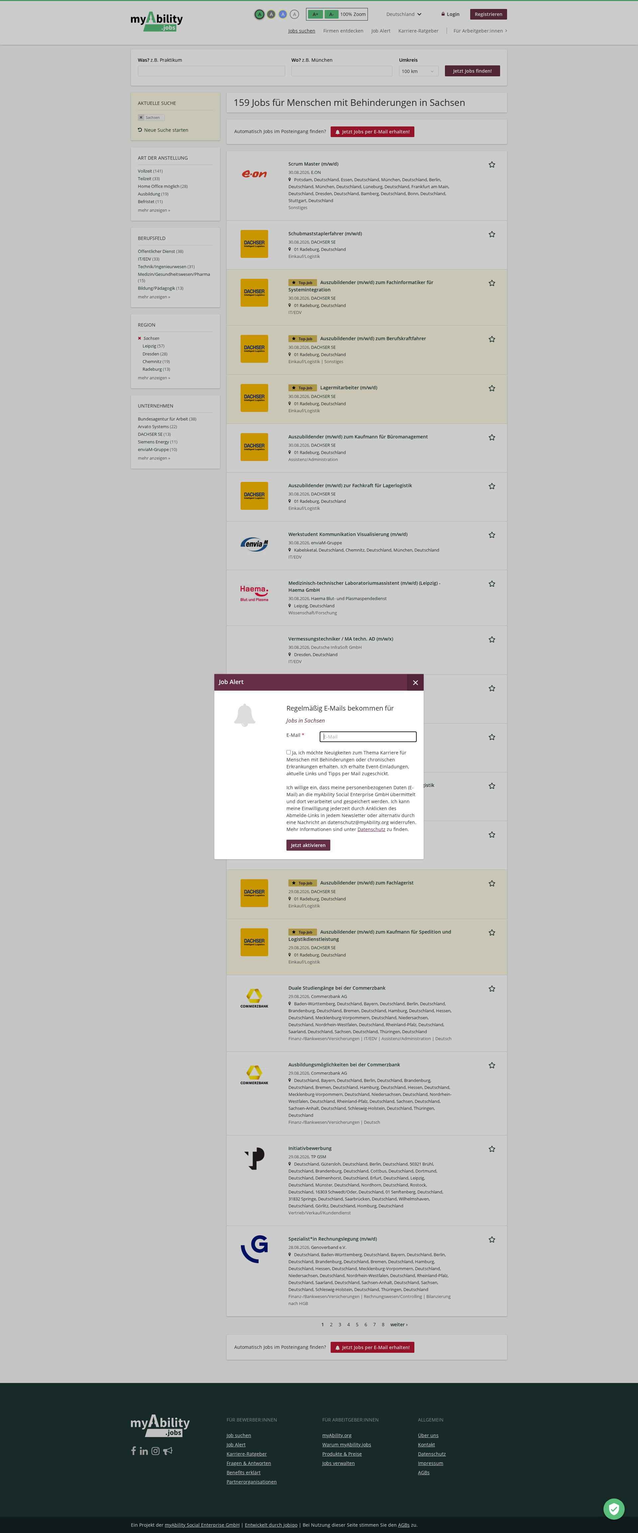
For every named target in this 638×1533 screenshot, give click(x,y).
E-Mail (295, 735)
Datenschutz (371, 829)
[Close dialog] (415, 682)
